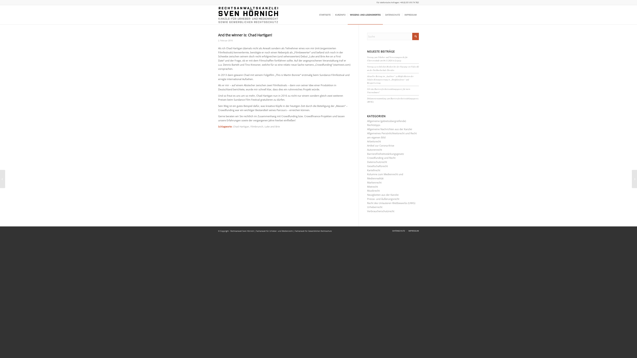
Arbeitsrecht (374, 141)
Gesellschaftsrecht (377, 166)
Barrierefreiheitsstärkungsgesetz (385, 153)
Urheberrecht (374, 207)
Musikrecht (373, 190)
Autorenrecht (374, 149)
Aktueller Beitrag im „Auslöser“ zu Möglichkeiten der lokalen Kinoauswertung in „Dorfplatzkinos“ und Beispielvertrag (390, 79)
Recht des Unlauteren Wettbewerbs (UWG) (391, 203)
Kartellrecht (373, 170)
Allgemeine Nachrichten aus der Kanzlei (389, 129)
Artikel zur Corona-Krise (380, 145)
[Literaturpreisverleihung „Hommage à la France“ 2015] (2, 179)
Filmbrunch (256, 126)
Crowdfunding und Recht (381, 157)
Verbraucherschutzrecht (380, 211)
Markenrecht (374, 182)
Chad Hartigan (241, 126)
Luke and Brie (272, 126)
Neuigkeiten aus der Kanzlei (383, 194)
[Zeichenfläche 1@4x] (248, 14)
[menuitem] (325, 14)
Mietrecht (372, 186)
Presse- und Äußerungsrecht (383, 199)
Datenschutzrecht (377, 162)
